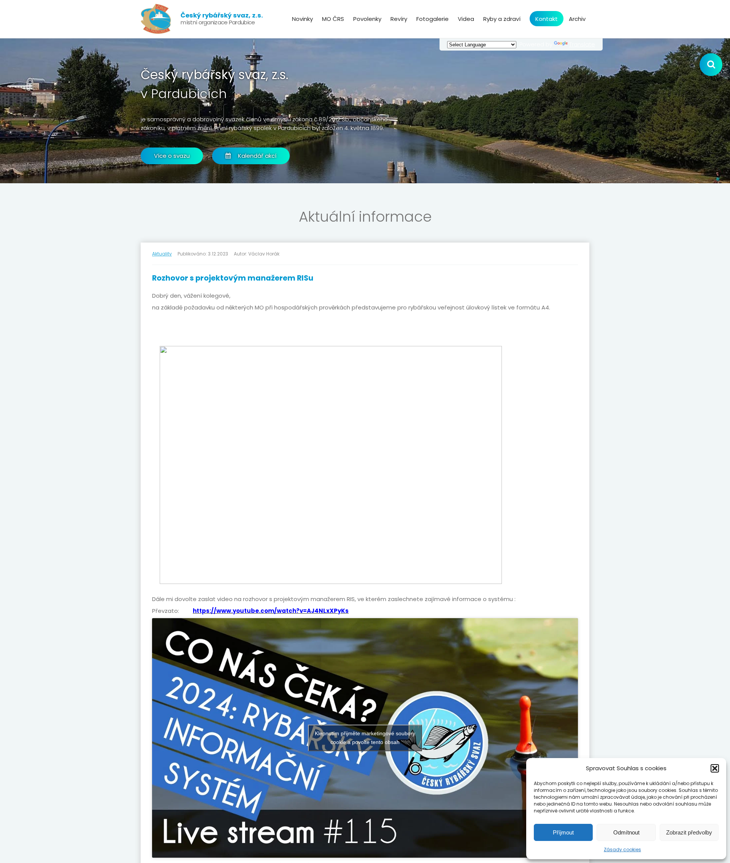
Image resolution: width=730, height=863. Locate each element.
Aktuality (162, 254)
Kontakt (546, 19)
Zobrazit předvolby (689, 832)
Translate (582, 44)
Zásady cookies (622, 849)
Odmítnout (626, 832)
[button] (715, 768)
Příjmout (563, 832)
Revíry (398, 19)
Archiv (577, 19)
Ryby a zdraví (502, 19)
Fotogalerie (432, 19)
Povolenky (367, 19)
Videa (466, 19)
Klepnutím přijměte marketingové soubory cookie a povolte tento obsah (365, 737)
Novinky (302, 19)
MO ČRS (333, 19)
